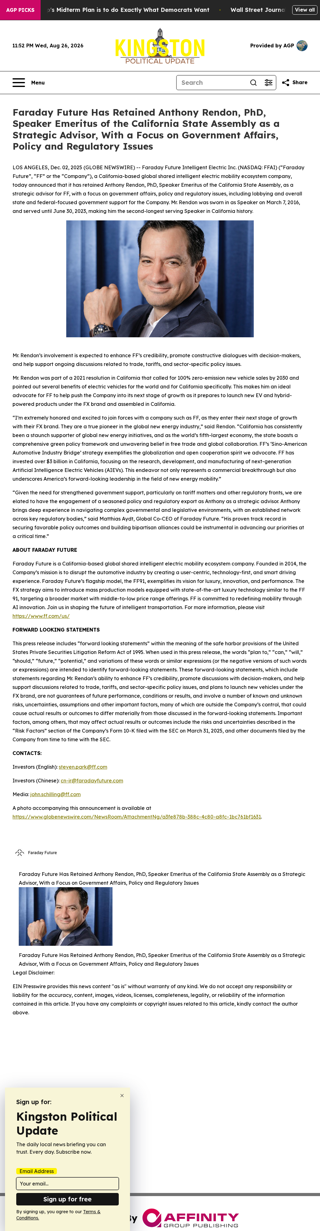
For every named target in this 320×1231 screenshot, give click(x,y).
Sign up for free (67, 1199)
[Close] (122, 1096)
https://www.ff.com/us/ (41, 616)
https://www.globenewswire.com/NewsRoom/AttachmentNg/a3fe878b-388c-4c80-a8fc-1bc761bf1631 (136, 817)
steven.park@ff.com (83, 767)
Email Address (36, 1171)
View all (305, 10)
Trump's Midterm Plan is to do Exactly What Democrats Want (120, 9)
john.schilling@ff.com (55, 794)
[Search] (253, 82)
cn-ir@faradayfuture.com (92, 780)
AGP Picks (20, 10)
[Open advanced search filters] (268, 82)
